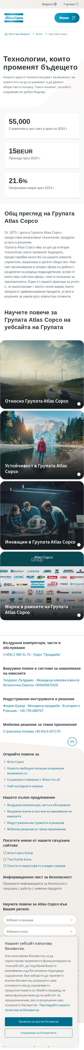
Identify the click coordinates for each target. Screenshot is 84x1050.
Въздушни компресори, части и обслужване (38, 805)
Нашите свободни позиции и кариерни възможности (35, 770)
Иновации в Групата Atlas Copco (42, 515)
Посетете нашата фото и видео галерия (36, 866)
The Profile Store (19, 859)
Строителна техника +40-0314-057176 (31, 731)
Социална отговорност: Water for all (33, 779)
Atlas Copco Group (20, 853)
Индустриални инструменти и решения (35, 823)
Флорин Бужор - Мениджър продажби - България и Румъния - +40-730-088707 (41, 708)
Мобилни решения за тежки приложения (36, 829)
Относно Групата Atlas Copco (42, 374)
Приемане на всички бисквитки (39, 1021)
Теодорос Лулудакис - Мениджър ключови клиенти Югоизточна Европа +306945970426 (41, 682)
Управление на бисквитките (38, 1033)
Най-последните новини (25, 786)
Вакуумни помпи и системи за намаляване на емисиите (39, 813)
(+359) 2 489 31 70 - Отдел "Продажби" (32, 654)
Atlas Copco (15, 762)
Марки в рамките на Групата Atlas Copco (42, 586)
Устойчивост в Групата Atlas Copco (42, 445)
